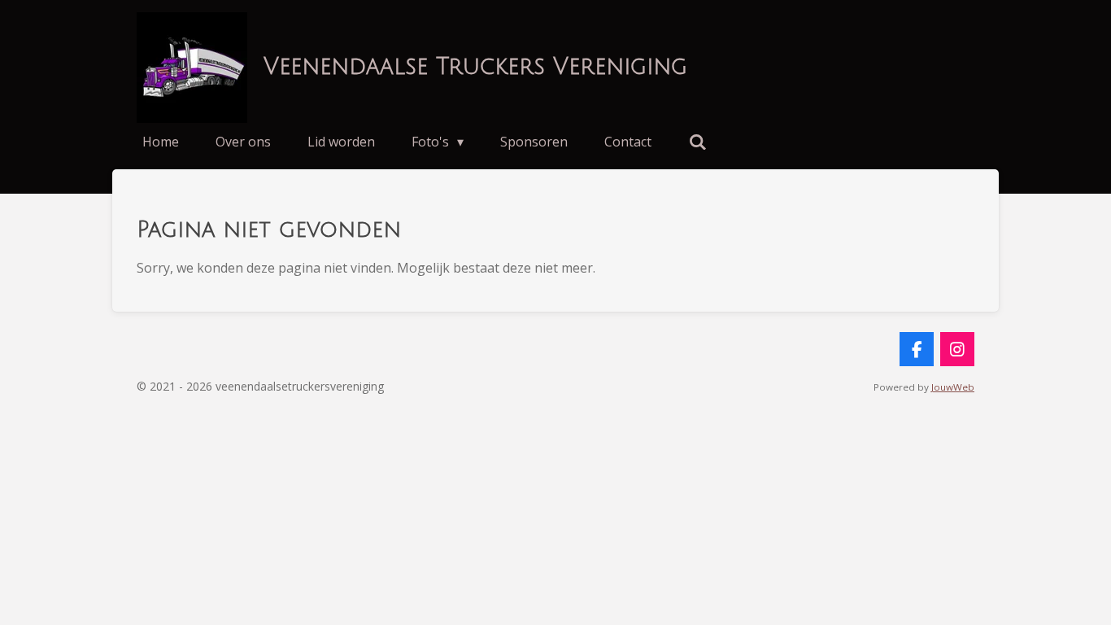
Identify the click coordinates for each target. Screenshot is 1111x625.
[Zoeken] (697, 141)
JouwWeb (952, 387)
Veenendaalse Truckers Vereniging (475, 67)
